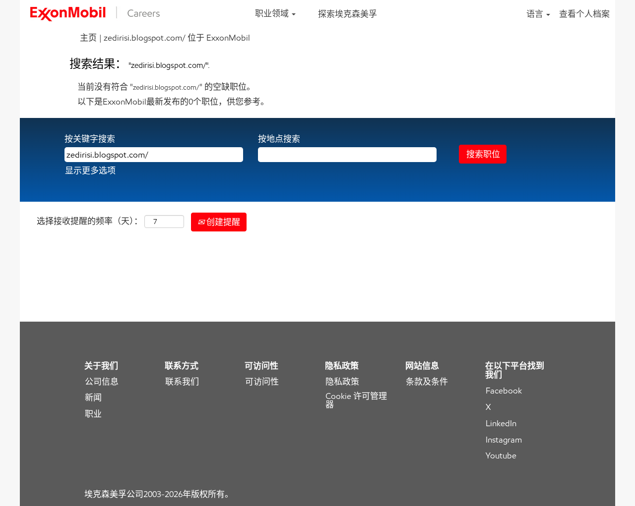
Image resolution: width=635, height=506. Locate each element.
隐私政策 (342, 382)
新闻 (93, 397)
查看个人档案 (584, 14)
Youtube (501, 455)
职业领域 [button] (273, 13)
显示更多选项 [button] (90, 170)
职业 (93, 414)
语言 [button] (535, 14)
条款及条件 (427, 382)
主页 (88, 38)
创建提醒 (222, 222)
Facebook (504, 390)
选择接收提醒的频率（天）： (89, 221)
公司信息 (102, 382)
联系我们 (182, 382)
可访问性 (262, 382)
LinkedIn (501, 423)
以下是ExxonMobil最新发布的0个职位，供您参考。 (173, 102)
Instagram (504, 440)
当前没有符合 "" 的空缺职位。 (166, 87)
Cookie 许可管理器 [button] (356, 400)
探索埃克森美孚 (347, 14)
